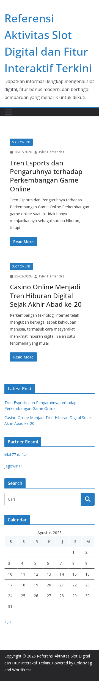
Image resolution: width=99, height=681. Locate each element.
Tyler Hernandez (51, 152)
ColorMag (83, 663)
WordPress (22, 669)
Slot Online (21, 142)
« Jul (8, 621)
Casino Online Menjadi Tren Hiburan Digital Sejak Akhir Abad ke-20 (46, 295)
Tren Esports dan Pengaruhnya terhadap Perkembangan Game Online (46, 175)
